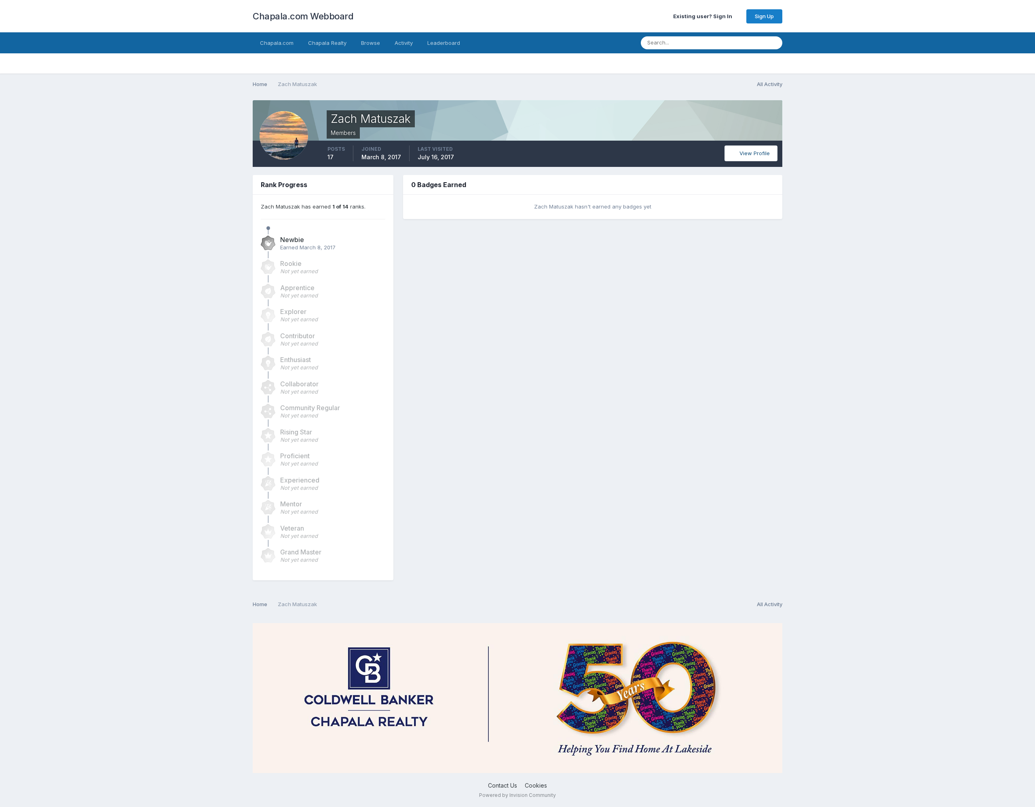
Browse (370, 43)
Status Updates (736, 43)
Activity (404, 43)
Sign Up (764, 16)
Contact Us (502, 785)
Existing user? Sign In (704, 16)
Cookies (536, 785)
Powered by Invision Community (517, 795)
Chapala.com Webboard (303, 16)
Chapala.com (277, 43)
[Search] (773, 42)
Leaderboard (443, 43)
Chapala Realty (327, 43)
